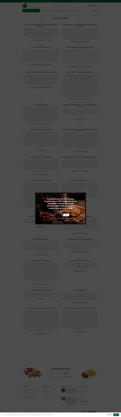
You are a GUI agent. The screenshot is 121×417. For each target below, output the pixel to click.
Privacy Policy (68, 218)
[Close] (85, 190)
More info (109, 414)
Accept (116, 414)
